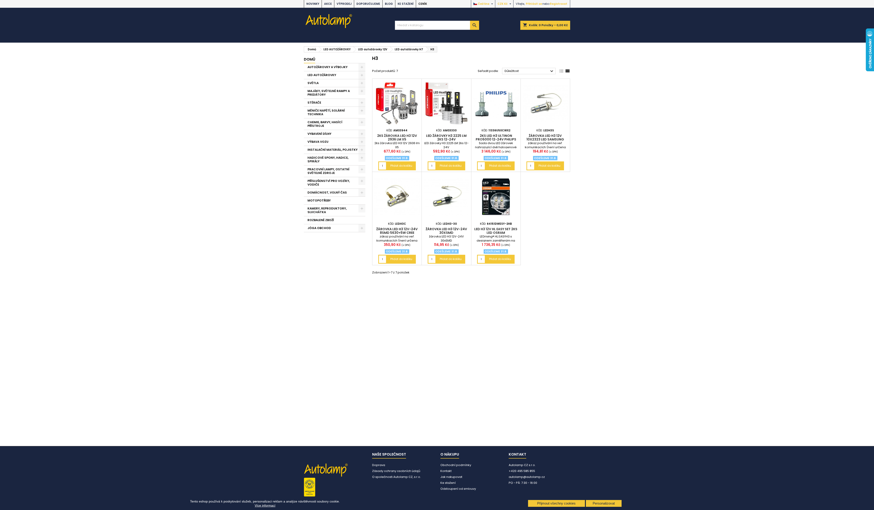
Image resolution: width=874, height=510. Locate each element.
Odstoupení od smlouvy (458, 489)
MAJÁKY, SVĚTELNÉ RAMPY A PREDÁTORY (328, 93)
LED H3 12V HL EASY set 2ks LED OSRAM (495, 231)
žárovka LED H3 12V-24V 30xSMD (446, 231)
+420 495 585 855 (522, 471)
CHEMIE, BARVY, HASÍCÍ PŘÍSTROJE (324, 124)
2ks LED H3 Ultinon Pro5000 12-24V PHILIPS (496, 137)
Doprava (378, 465)
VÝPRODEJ (344, 4)
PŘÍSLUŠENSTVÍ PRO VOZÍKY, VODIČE (328, 183)
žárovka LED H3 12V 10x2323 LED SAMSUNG (545, 137)
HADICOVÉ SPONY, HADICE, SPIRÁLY (327, 159)
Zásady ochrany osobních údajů (396, 471)
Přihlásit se (534, 4)
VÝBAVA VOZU (317, 142)
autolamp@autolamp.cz (527, 477)
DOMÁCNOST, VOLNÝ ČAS (327, 192)
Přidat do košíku (401, 166)
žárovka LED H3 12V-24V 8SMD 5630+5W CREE (397, 231)
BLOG (389, 4)
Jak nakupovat (451, 477)
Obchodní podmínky (455, 465)
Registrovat (558, 4)
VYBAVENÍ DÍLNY (319, 134)
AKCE (328, 4)
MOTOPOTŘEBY (319, 200)
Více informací (265, 505)
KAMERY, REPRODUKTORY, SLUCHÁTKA (327, 210)
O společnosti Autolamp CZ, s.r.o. (396, 477)
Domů (309, 59)
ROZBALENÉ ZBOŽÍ (320, 220)
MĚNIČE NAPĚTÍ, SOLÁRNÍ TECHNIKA (326, 112)
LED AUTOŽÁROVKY (321, 75)
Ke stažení (406, 4)
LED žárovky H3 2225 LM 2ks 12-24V (446, 137)
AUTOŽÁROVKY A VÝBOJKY (327, 67)
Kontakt (446, 471)
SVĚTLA (313, 83)
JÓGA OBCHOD (319, 228)
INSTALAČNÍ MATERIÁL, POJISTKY (332, 150)
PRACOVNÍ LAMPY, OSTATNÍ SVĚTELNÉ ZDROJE (328, 171)
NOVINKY (312, 4)
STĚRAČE (314, 102)
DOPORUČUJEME (368, 4)
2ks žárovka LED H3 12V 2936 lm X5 (397, 137)
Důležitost (529, 71)
